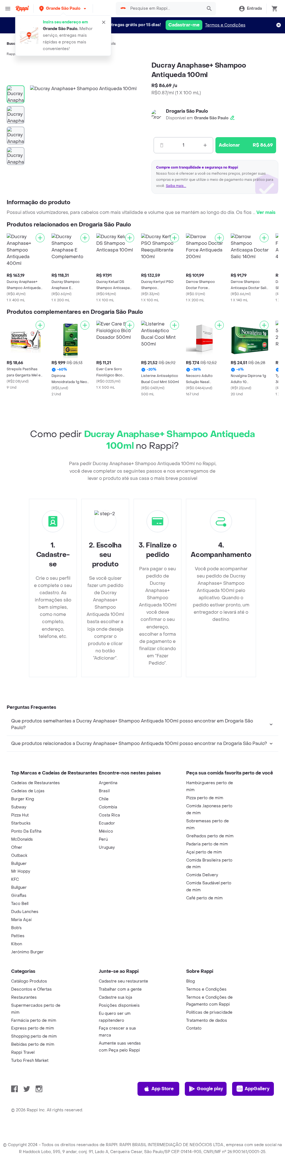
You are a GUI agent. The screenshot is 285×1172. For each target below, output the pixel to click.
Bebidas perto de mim (32, 1044)
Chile (104, 799)
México (106, 831)
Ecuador (107, 823)
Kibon (16, 944)
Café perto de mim (204, 898)
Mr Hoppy (20, 871)
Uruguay (107, 847)
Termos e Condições (225, 25)
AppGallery (257, 1089)
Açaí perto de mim (204, 852)
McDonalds (22, 839)
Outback (19, 855)
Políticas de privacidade (209, 1012)
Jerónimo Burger (27, 952)
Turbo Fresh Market (29, 1060)
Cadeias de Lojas (28, 791)
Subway (18, 807)
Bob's (16, 928)
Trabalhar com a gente (120, 989)
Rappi (11, 54)
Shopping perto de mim (34, 1036)
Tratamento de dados (206, 1020)
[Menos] (161, 145)
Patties (17, 936)
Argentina (108, 783)
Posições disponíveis (119, 1005)
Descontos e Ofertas (31, 989)
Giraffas (18, 895)
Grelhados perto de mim (210, 836)
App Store (162, 1089)
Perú (103, 839)
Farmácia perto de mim (33, 1020)
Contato (194, 1028)
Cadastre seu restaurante (123, 981)
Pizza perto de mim (204, 798)
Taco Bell (19, 903)
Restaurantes (24, 997)
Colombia (108, 807)
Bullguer (19, 863)
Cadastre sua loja (115, 997)
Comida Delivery (202, 875)
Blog (190, 981)
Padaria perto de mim (207, 844)
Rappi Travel (23, 1052)
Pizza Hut (20, 815)
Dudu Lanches (24, 911)
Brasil (104, 791)
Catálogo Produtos (29, 981)
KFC (15, 879)
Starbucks (21, 823)
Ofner (16, 847)
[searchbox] (164, 8)
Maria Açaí (21, 919)
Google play (210, 1089)
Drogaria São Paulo (187, 111)
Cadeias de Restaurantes (35, 783)
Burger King (22, 799)
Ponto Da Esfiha (26, 831)
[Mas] (205, 145)
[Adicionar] (40, 237)
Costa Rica (109, 815)
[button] (63, 8)
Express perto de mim (32, 1028)
